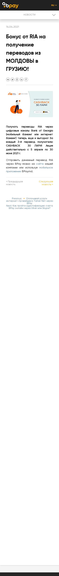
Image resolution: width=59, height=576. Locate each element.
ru (52, 5)
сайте (40, 164)
